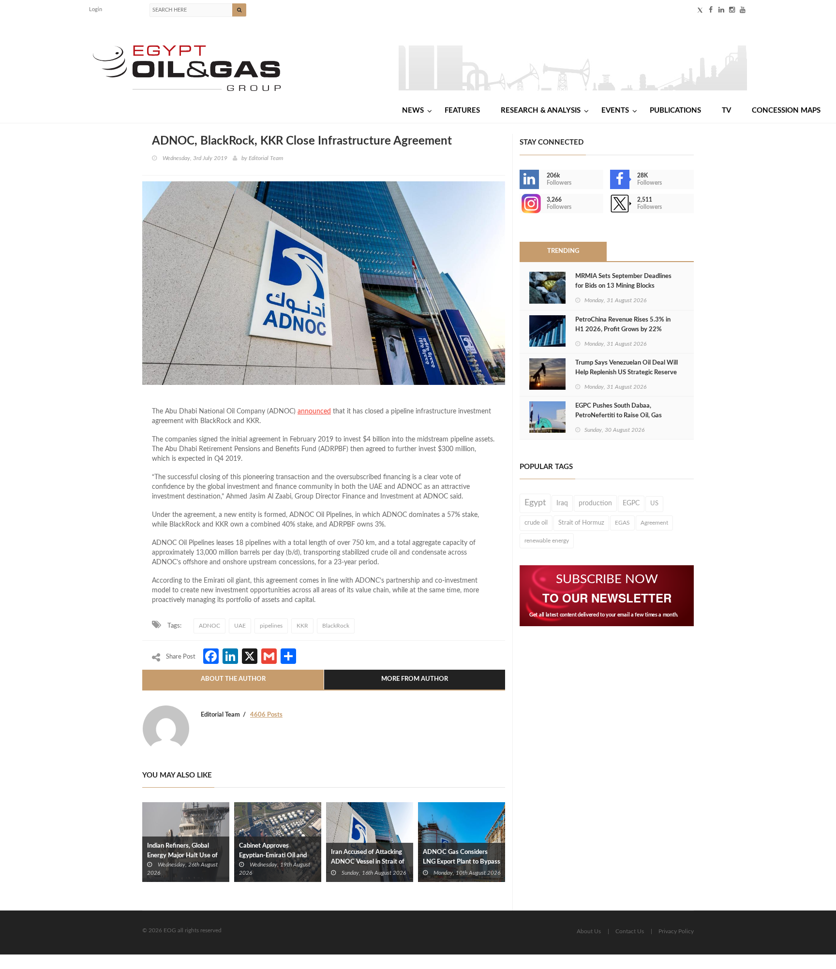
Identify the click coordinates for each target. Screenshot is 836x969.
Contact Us (629, 931)
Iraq (562, 503)
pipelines (271, 626)
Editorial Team (266, 158)
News (413, 110)
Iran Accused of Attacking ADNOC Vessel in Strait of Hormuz (367, 862)
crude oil (536, 523)
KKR (302, 626)
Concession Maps (786, 110)
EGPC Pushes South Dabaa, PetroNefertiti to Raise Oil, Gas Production (618, 415)
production (595, 503)
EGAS (622, 523)
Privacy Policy (676, 931)
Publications (675, 110)
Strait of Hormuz (581, 523)
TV (726, 110)
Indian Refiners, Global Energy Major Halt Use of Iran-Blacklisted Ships (182, 855)
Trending (563, 251)
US (654, 503)
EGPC (631, 503)
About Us (589, 931)
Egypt (535, 503)
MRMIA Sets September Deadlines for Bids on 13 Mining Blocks (623, 281)
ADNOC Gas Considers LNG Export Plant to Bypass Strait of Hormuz (461, 862)
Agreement (654, 523)
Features (462, 110)
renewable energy (546, 540)
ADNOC (209, 626)
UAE (240, 626)
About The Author (233, 679)
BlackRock (335, 626)
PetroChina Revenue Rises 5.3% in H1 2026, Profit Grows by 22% (623, 325)
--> (521, 203)
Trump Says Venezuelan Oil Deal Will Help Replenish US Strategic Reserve (626, 368)
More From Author (414, 679)
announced (314, 411)
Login (95, 9)
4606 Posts (266, 715)
